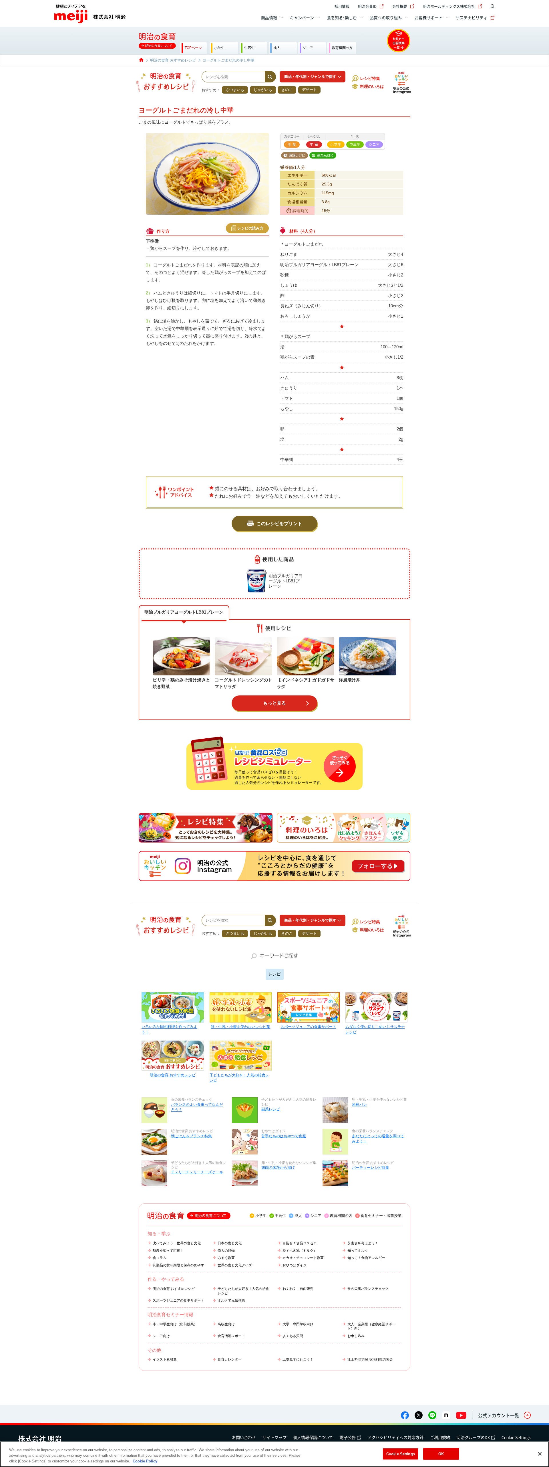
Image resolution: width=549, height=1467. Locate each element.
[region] (274, 1454)
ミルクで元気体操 (231, 1300)
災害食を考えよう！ (362, 1243)
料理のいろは (372, 86)
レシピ (274, 974)
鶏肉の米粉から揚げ (278, 1167)
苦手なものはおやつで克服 (283, 1136)
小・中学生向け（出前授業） (175, 1324)
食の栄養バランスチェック (368, 1289)
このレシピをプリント (279, 523)
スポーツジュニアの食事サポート (308, 1027)
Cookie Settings (516, 1437)
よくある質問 (293, 1336)
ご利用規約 (440, 1437)
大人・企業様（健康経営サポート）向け (371, 1326)
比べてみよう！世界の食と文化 (177, 1243)
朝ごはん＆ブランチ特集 (191, 1136)
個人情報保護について (313, 1437)
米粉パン (359, 1104)
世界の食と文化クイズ (235, 1265)
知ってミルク (357, 1251)
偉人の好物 (226, 1251)
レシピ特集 (370, 78)
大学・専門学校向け (298, 1324)
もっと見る (274, 703)
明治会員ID (367, 6)
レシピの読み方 (250, 228)
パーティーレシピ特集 (370, 1167)
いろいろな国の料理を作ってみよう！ (169, 1029)
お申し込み (356, 1336)
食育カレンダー (230, 1359)
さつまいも (235, 90)
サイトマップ (274, 1437)
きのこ (287, 90)
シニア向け (161, 1336)
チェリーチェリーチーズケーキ (197, 1172)
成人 (298, 1215)
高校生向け (226, 1324)
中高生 (280, 1215)
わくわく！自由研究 (298, 1289)
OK (441, 1454)
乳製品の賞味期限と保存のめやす (178, 1265)
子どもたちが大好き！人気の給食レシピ (239, 1077)
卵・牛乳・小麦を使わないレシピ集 (240, 1027)
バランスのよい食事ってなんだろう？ (197, 1107)
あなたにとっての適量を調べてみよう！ (378, 1138)
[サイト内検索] (491, 6)
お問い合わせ (244, 1437)
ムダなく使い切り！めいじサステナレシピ (375, 1029)
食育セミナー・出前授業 (381, 1215)
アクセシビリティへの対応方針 (395, 1437)
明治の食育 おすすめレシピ (173, 1075)
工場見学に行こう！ (298, 1359)
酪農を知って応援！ (168, 1251)
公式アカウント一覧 (498, 1415)
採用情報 (342, 6)
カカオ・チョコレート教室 (303, 1258)
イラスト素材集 (165, 1359)
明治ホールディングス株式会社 (449, 6)
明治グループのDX (473, 1437)
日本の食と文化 (230, 1243)
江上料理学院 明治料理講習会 (370, 1359)
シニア (315, 1215)
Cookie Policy (145, 1461)
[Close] (540, 1454)
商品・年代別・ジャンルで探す (310, 76)
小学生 (260, 1215)
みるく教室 (226, 1258)
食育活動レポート (231, 1336)
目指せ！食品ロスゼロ (300, 1243)
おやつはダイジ (295, 1265)
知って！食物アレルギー (366, 1258)
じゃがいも (263, 90)
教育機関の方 (341, 1215)
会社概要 (399, 6)
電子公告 (348, 1437)
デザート (309, 90)
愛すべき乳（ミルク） (300, 1251)
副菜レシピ (270, 1109)
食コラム (159, 1258)
